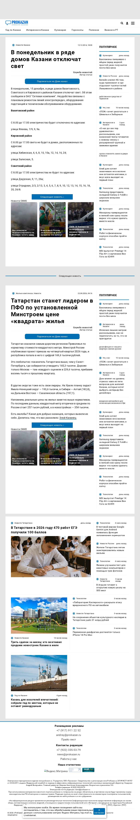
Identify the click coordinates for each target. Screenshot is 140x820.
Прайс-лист (68, 739)
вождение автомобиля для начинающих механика (111, 402)
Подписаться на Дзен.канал (52, 81)
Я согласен (99, 811)
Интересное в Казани (109, 124)
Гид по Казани (20, 695)
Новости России (110, 76)
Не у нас (106, 108)
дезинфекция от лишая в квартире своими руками (110, 348)
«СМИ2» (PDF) (106, 805)
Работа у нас (68, 759)
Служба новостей (82, 72)
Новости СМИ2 (19, 201)
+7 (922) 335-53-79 (69, 749)
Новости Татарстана (23, 523)
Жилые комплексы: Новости (28, 293)
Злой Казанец (67, 417)
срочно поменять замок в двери (113, 154)
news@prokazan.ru (68, 754)
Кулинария (107, 55)
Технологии (108, 188)
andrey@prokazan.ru (68, 735)
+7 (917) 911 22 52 (69, 730)
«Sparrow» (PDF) (119, 805)
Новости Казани (23, 45)
